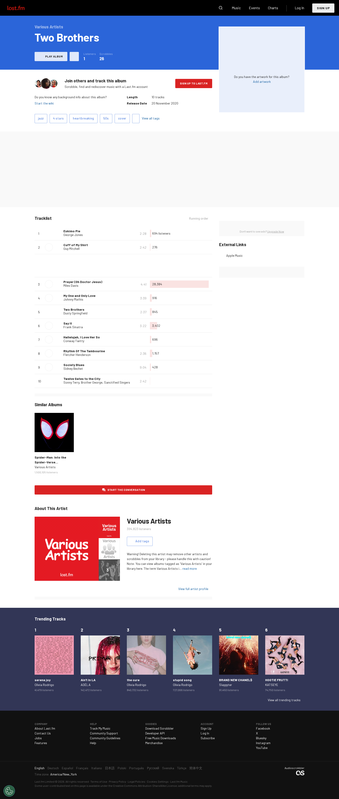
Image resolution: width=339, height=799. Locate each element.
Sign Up (323, 8)
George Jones (73, 235)
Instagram (263, 743)
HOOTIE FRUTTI (276, 680)
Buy (41, 445)
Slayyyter (225, 685)
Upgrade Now (275, 231)
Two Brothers (73, 309)
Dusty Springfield (75, 313)
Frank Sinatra (73, 327)
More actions (74, 56)
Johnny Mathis (73, 299)
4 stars (58, 118)
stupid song (182, 680)
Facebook (263, 728)
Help (93, 743)
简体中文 (195, 768)
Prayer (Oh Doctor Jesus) (82, 282)
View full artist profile (193, 589)
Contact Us (43, 733)
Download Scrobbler (159, 728)
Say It (67, 323)
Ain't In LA (88, 680)
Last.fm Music (179, 781)
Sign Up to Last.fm (194, 83)
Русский (153, 768)
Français (82, 768)
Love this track (58, 233)
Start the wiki (44, 103)
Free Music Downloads (160, 738)
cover (122, 118)
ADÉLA (86, 685)
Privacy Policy (117, 781)
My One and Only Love (79, 296)
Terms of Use (98, 781)
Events (254, 8)
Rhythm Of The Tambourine (84, 351)
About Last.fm (45, 728)
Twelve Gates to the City (81, 379)
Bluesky (261, 738)
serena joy (43, 680)
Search (220, 7)
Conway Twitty (73, 341)
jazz (41, 118)
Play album (54, 56)
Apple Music (234, 255)
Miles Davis (70, 285)
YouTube (262, 748)
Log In (299, 8)
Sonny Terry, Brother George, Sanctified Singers (96, 382)
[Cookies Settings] (9, 791)
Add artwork (262, 81)
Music (236, 8)
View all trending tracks (284, 700)
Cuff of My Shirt (75, 245)
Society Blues (73, 365)
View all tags (151, 118)
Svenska (168, 768)
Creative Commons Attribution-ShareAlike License (145, 785)
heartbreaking (83, 118)
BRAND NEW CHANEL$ (235, 680)
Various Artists (45, 467)
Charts (273, 8)
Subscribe (208, 738)
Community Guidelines (105, 738)
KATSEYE (271, 685)
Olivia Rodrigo (44, 685)
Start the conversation (126, 489)
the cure (133, 680)
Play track (49, 247)
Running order (198, 218)
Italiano (96, 768)
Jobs (38, 738)
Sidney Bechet (73, 368)
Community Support (104, 733)
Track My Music (100, 728)
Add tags (136, 118)
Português (136, 768)
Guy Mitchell (71, 248)
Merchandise (154, 743)
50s (106, 118)
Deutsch (53, 768)
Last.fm (21, 8)
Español (67, 768)
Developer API (155, 733)
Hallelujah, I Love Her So (81, 337)
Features (41, 743)
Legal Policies (136, 781)
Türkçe (181, 768)
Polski (122, 768)
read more (189, 568)
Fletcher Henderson (77, 355)
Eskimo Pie (71, 231)
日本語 (110, 768)
